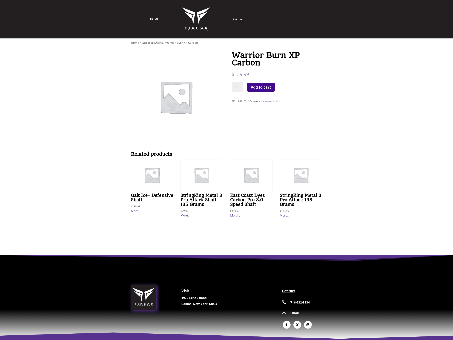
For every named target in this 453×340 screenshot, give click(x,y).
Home (135, 43)
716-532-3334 (300, 302)
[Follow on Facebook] (287, 325)
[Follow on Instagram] (308, 325)
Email (294, 313)
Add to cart (261, 87)
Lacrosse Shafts (152, 43)
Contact (238, 19)
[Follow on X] (297, 325)
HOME (154, 19)
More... (136, 211)
